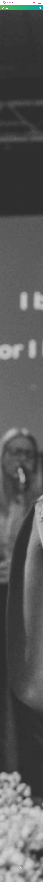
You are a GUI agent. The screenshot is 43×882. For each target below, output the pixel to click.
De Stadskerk (21, 2)
